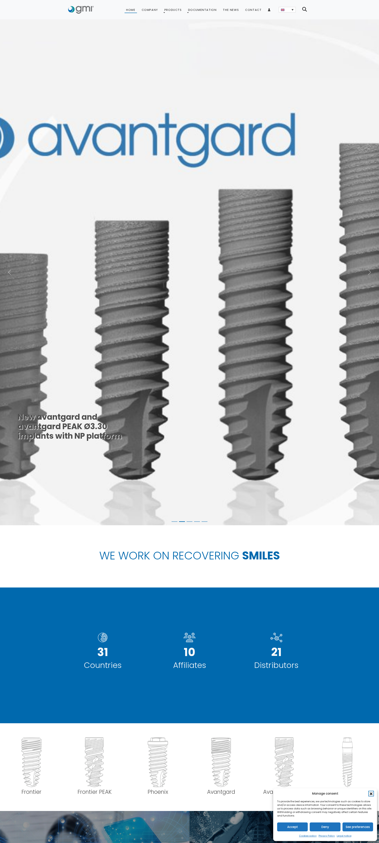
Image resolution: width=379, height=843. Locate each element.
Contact (253, 10)
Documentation (202, 10)
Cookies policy (308, 835)
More (30, 441)
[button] (371, 794)
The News (231, 10)
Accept (292, 827)
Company (150, 10)
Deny (325, 827)
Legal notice (344, 835)
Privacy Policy (327, 835)
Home (130, 10)
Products (173, 10)
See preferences (358, 827)
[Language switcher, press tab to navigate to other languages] (287, 9)
